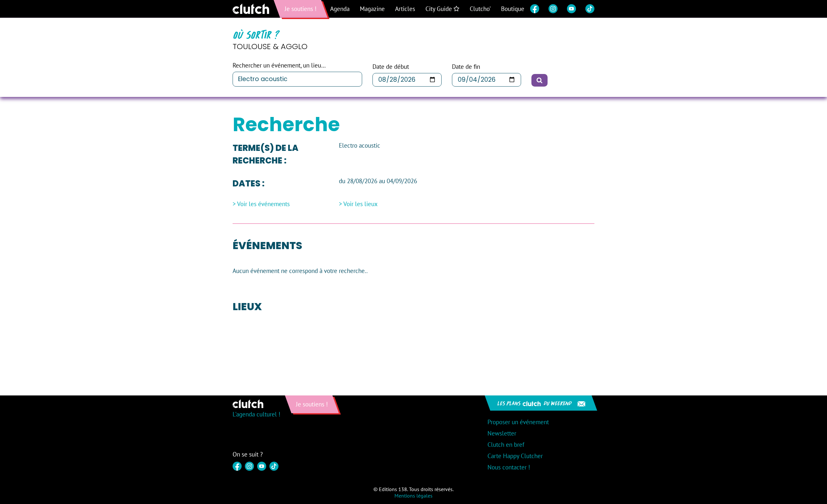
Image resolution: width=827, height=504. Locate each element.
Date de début (390, 66)
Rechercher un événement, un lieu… (279, 65)
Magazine (372, 9)
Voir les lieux (360, 204)
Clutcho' (480, 9)
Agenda (340, 9)
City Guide (439, 9)
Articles (405, 9)
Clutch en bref (505, 444)
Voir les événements (263, 204)
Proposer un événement (518, 422)
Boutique (512, 9)
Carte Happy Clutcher (515, 456)
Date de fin (466, 66)
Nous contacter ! (508, 467)
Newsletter (501, 433)
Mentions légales (413, 495)
